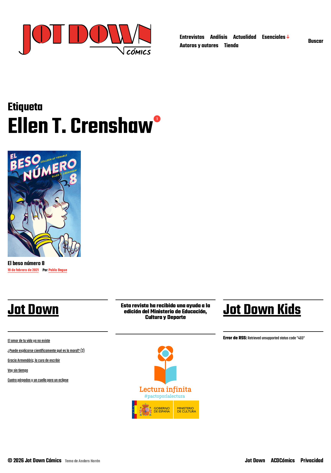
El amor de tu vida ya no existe (29, 340)
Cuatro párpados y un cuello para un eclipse (38, 380)
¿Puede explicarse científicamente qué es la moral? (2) (46, 350)
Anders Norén (89, 461)
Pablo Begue (57, 270)
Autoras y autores (199, 46)
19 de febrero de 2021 (23, 270)
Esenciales (273, 37)
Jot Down (33, 310)
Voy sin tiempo (18, 370)
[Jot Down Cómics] (86, 41)
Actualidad (244, 37)
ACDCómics (283, 460)
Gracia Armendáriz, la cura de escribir (34, 360)
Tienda (231, 46)
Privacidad (312, 460)
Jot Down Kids (262, 310)
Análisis (218, 37)
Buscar (315, 41)
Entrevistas (192, 37)
